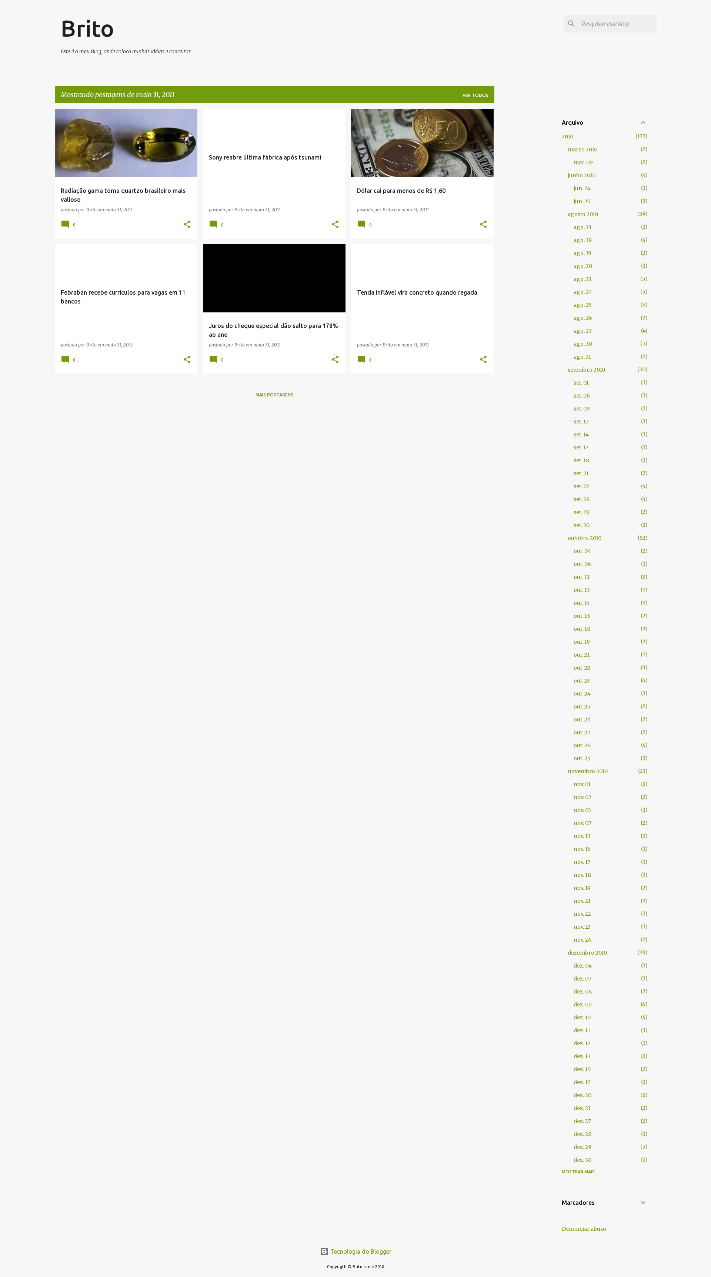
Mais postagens (274, 394)
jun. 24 (582, 188)
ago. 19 (582, 253)
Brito (87, 28)
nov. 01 (582, 784)
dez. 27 (582, 1121)
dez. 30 (582, 1160)
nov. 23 (582, 927)
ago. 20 (583, 266)
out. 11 (582, 577)
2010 (567, 136)
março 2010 (582, 149)
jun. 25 (582, 201)
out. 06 (582, 564)
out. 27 (582, 732)
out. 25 (582, 706)
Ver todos (475, 95)
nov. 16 (582, 849)
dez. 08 (583, 991)
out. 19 (582, 641)
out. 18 (582, 629)
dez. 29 (582, 1147)
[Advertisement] (523, 220)
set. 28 (582, 499)
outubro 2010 (584, 538)
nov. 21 (582, 901)
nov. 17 (582, 862)
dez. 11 (582, 1030)
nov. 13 (582, 836)
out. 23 (582, 680)
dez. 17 (582, 1082)
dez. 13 (582, 1056)
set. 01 (581, 382)
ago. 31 (582, 356)
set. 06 (582, 395)
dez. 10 (582, 1017)
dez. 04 (583, 965)
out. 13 (582, 590)
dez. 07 (582, 978)
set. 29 (582, 512)
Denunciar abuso (584, 1229)
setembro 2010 (586, 369)
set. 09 (582, 408)
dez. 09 (583, 1004)
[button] (187, 225)
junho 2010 (581, 175)
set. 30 (582, 525)
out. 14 (582, 603)
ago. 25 (583, 305)
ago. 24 (583, 292)
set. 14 (581, 434)
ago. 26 (583, 318)
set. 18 (581, 460)
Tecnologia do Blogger (360, 1251)
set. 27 (581, 486)
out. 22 (582, 667)
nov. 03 (582, 810)
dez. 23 (582, 1108)
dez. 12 (582, 1043)
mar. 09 (583, 162)
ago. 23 (582, 279)
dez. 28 (582, 1134)
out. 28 (582, 745)
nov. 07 (582, 823)
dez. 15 (582, 1069)
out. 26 (582, 719)
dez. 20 (582, 1095)
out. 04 (582, 551)
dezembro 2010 (587, 952)
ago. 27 (583, 331)
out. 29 (582, 758)
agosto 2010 (583, 214)
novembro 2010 (588, 771)
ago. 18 (583, 240)
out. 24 (582, 693)
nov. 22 (582, 914)
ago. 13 (582, 227)
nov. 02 (582, 797)
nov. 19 (582, 888)
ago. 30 (583, 344)
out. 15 (582, 616)
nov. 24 (582, 939)
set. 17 (581, 447)
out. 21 (582, 654)
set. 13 (581, 421)
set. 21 (581, 473)
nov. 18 (582, 875)
